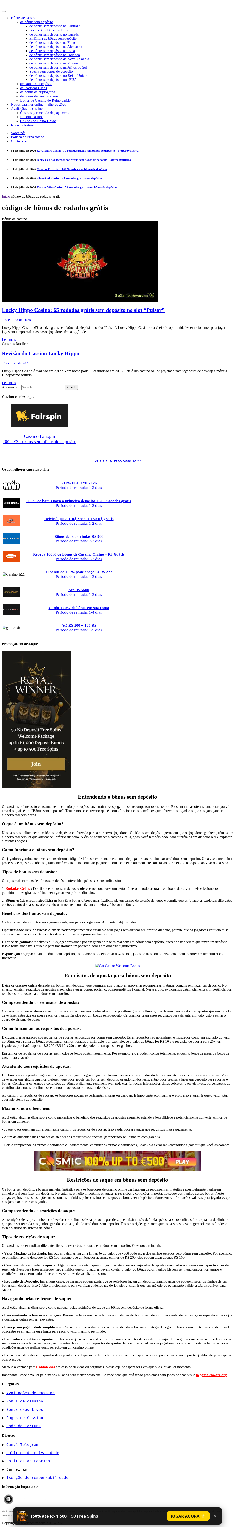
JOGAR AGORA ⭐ (188, 1516)
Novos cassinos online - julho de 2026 (38, 104)
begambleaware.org (211, 1375)
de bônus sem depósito (36, 22)
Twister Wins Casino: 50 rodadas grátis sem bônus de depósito (77, 187)
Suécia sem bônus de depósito (51, 71)
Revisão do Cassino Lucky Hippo (40, 353)
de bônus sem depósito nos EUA (53, 80)
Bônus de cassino (23, 18)
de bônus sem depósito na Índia (52, 51)
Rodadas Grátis (18, 888)
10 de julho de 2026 (16, 320)
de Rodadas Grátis (33, 88)
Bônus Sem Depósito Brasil (49, 30)
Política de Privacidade (27, 137)
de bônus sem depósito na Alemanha (55, 47)
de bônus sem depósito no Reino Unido (58, 76)
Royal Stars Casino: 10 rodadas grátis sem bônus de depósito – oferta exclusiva (88, 150)
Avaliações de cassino (27, 109)
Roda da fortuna (22, 125)
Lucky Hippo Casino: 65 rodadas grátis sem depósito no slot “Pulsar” (83, 310)
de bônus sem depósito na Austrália (54, 26)
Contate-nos (19, 141)
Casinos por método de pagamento (45, 113)
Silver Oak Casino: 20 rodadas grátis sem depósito (69, 178)
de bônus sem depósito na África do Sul (58, 67)
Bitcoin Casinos (31, 117)
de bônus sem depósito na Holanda (54, 55)
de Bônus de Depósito (36, 84)
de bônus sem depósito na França (53, 42)
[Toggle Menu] (4, 11)
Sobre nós (18, 133)
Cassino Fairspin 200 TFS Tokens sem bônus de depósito (39, 439)
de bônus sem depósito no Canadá (54, 34)
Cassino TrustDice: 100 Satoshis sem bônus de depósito (72, 169)
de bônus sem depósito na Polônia (53, 63)
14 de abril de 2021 (16, 363)
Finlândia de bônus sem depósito (53, 38)
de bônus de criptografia (37, 92)
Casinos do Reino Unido (38, 121)
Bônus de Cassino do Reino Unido (45, 100)
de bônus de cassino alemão (40, 96)
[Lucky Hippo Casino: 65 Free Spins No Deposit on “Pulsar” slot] (80, 300)
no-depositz (15, 5)
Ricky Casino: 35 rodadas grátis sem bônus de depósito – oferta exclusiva (84, 159)
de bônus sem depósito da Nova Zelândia (59, 59)
